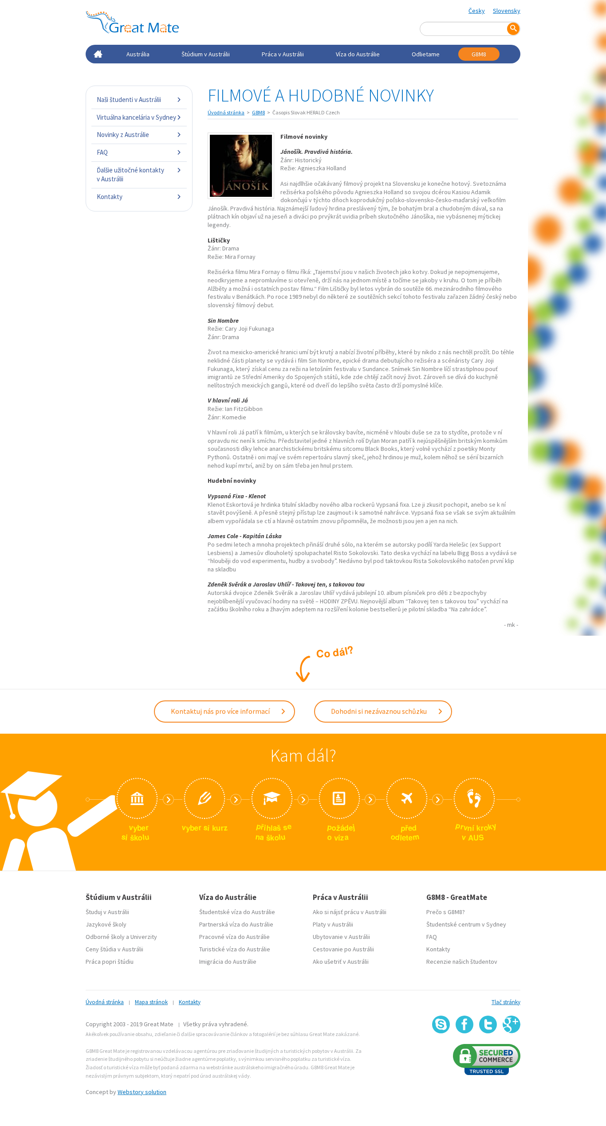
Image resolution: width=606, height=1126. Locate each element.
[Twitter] (488, 1024)
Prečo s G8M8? (445, 912)
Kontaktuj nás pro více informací (221, 711)
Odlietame (426, 54)
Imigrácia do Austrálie (227, 962)
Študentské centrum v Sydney (466, 924)
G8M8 (479, 54)
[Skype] (441, 1024)
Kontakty (109, 196)
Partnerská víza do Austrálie (236, 924)
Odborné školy (105, 937)
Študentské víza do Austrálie (237, 912)
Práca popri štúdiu (110, 962)
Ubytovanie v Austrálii (341, 937)
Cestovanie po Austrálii (343, 949)
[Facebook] (464, 1024)
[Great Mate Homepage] (132, 22)
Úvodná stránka (226, 112)
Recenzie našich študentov (461, 962)
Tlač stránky (506, 1002)
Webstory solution (142, 1092)
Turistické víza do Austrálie (234, 949)
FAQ (102, 152)
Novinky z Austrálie (123, 134)
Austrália (138, 54)
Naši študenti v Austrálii (129, 99)
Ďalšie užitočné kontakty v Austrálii (130, 174)
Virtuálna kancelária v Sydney (136, 117)
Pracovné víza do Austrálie (234, 937)
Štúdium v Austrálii (205, 54)
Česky (476, 11)
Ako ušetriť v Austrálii (341, 962)
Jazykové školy (106, 924)
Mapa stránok (151, 1002)
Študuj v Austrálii (107, 912)
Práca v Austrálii (283, 54)
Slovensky (506, 11)
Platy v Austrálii (333, 924)
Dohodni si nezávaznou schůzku (379, 711)
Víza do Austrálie (358, 54)
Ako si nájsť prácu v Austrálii (349, 912)
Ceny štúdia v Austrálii (114, 949)
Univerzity (143, 937)
